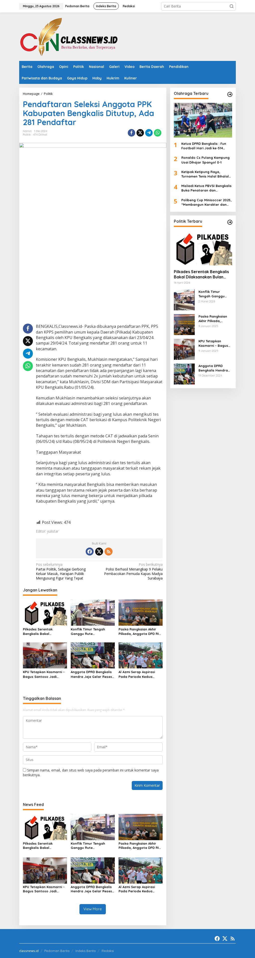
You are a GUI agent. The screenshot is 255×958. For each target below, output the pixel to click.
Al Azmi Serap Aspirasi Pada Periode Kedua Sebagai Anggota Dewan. (139, 674)
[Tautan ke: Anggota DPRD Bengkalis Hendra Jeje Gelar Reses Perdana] (184, 373)
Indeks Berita (85, 951)
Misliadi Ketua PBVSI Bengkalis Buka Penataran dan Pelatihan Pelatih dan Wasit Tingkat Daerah (206, 188)
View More (92, 909)
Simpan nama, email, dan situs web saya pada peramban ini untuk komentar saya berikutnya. (91, 772)
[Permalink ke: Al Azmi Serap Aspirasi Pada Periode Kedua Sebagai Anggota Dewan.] (141, 655)
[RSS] (109, 552)
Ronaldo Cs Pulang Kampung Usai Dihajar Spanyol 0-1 (205, 160)
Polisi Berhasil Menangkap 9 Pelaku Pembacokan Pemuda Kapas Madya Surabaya (133, 571)
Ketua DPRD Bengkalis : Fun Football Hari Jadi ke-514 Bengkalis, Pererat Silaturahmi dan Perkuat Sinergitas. (206, 146)
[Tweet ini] (140, 133)
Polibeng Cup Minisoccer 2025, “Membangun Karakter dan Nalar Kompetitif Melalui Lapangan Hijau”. (206, 202)
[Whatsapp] (157, 133)
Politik (27, 134)
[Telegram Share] (149, 133)
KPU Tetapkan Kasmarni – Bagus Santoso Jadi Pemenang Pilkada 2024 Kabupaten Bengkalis (44, 674)
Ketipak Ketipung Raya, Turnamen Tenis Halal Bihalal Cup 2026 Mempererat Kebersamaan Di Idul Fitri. (205, 174)
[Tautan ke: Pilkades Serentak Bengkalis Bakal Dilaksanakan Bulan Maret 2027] (203, 248)
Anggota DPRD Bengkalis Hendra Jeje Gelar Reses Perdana (91, 674)
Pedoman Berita (56, 951)
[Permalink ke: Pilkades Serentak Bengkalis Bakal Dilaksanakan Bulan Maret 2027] (45, 612)
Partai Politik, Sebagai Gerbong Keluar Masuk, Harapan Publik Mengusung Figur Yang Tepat (61, 571)
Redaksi (108, 951)
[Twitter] (99, 552)
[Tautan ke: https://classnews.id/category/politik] (230, 222)
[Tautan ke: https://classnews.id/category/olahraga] (230, 94)
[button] (231, 6)
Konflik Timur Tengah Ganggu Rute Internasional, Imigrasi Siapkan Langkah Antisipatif (89, 631)
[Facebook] (90, 552)
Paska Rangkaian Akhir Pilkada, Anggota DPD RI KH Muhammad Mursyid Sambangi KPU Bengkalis (139, 631)
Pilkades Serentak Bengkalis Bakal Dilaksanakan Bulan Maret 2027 (44, 631)
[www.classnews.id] (69, 36)
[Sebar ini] (131, 133)
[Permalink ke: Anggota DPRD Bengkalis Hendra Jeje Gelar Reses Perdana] (93, 655)
